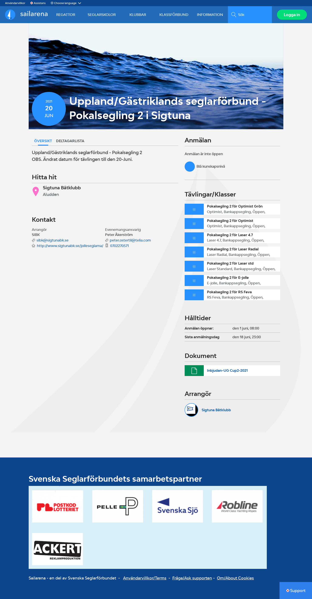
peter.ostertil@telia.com (130, 240)
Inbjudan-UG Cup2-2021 (227, 370)
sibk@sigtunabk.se (53, 240)
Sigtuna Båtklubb (216, 410)
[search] (250, 14)
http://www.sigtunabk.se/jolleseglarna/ (70, 246)
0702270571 (119, 246)
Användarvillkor (15, 3)
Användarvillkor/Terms (144, 578)
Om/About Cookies (235, 578)
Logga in (292, 14)
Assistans (40, 3)
